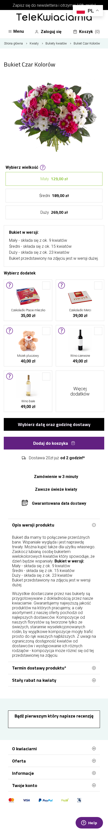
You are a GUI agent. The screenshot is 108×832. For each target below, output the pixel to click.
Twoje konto (24, 785)
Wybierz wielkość (22, 167)
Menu (18, 31)
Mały (54, 179)
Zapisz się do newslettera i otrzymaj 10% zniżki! (54, 5)
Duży (54, 212)
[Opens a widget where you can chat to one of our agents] (89, 823)
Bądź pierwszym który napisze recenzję (54, 715)
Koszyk (89, 31)
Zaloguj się (51, 31)
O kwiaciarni (24, 748)
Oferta (19, 761)
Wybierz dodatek (20, 273)
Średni (54, 195)
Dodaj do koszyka (50, 443)
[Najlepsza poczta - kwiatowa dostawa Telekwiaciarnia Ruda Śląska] (54, 18)
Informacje (23, 773)
